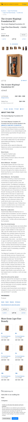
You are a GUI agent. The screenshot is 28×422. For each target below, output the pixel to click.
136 (16, 373)
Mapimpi (12, 302)
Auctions (3, 11)
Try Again (24, 4)
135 (2, 373)
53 (16, 333)
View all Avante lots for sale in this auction (10, 304)
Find (2, 398)
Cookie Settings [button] (6, 418)
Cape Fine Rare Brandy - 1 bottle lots (13, 12)
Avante (2, 302)
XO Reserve (17, 302)
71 (2, 353)
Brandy (7, 302)
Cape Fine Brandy (12, 11)
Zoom (15, 44)
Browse (24, 34)
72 (16, 353)
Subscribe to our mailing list (10, 395)
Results (23, 309)
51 (2, 333)
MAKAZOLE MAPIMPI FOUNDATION (11, 125)
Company (4, 401)
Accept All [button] (15, 418)
